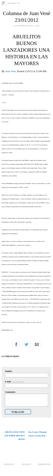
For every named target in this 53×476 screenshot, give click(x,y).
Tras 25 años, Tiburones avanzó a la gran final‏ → (37, 434)
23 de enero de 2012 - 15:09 (26, 26)
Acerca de (9, 464)
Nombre (8, 371)
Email (37, 344)
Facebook (16, 344)
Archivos (26, 464)
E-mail (14, 381)
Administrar (44, 464)
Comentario (10, 392)
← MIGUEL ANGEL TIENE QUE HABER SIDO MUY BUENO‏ (14, 435)
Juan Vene (10, 71)
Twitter (26, 344)
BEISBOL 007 (14, 3)
